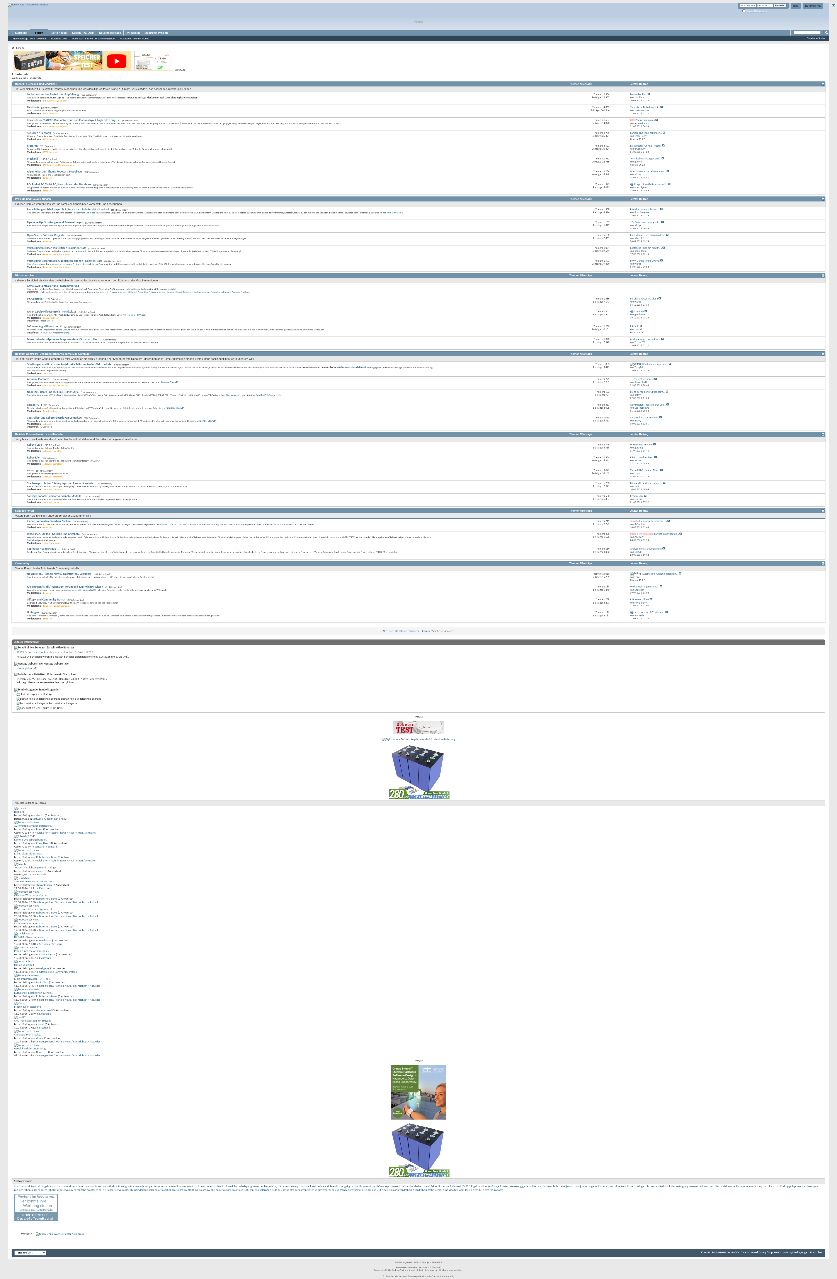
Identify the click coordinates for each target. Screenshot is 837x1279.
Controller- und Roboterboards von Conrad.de (54, 417)
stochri (40, 815)
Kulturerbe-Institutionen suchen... (33, 992)
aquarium (69, 1186)
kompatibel (613, 1186)
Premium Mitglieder (105, 38)
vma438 (453, 1190)
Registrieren (813, 6)
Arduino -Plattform (38, 379)
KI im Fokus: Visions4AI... (28, 853)
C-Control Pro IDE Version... (644, 417)
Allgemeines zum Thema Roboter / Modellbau (54, 171)
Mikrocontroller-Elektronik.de (354, 368)
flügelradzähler (479, 1186)
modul (745, 1186)
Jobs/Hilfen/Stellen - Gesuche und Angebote (53, 534)
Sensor (111, 1190)
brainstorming (290, 1186)
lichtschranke (655, 1186)
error (422, 1186)
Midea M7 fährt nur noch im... (646, 483)
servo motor (122, 1190)
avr (166, 1186)
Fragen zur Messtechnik (27, 1006)
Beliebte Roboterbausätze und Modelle (39, 434)
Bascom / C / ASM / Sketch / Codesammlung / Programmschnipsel (198, 292)
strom (293, 1190)
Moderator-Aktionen (82, 38)
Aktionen (41, 38)
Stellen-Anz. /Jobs (83, 32)
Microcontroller (24, 275)
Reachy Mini (636, 496)
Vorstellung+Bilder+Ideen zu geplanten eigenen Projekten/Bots (64, 261)
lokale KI (634, 326)
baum (237, 1186)
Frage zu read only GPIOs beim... (647, 392)
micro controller (709, 1186)
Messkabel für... (638, 94)
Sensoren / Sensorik (39, 133)
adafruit (31, 1186)
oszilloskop (782, 1186)
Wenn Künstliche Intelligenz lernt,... (34, 909)
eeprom (389, 1186)
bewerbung (270, 1186)
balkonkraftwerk (223, 1186)
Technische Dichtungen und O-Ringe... (36, 867)
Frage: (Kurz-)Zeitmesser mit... (650, 184)
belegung (246, 1186)
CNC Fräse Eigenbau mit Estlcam (32, 1020)
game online (529, 1186)
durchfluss (378, 1186)
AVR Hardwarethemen (51, 292)
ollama (771, 1186)
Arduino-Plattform (241, 292)
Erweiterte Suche (816, 38)
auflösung (121, 1186)
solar (151, 1190)
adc (39, 1186)
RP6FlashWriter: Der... (642, 457)
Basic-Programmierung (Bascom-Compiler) (84, 292)
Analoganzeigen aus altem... (645, 339)
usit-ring (381, 1190)
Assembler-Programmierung (151, 292)
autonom (158, 1186)
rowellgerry (42, 968)
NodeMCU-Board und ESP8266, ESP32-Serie (53, 392)
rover (77, 1190)
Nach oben (816, 1252)
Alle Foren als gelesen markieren (401, 631)
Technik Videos (141, 38)
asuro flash (108, 1186)
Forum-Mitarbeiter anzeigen (438, 631)
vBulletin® (413, 1267)
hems (549, 1186)
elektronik (400, 1186)
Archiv (735, 1252)
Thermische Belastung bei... (645, 107)
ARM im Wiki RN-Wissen (134, 315)
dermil (40, 1038)
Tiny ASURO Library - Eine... (645, 470)
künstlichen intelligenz (633, 1186)
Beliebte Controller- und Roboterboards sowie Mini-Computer (53, 353)
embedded (413, 1186)
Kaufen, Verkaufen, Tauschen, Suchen (49, 521)
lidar (666, 1186)
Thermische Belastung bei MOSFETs (34, 881)
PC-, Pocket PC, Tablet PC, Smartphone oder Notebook (59, 184)
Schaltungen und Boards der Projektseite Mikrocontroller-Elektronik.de (69, 364)
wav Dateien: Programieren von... (648, 405)
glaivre (69, 682)
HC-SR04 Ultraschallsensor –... (31, 937)
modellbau (734, 1186)
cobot (302, 1186)
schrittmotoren (89, 1190)
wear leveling (466, 1190)
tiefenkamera (355, 1190)
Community (22, 563)
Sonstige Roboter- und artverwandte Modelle (54, 496)
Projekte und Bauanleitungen (33, 199)
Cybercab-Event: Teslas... (28, 1034)
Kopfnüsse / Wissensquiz (41, 549)
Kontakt (705, 1252)
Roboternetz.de (721, 1252)
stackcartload (44, 1010)
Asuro (30, 470)
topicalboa (42, 982)
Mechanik (32, 158)
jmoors (40, 1024)
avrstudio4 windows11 (181, 1186)
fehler (434, 1186)
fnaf (490, 1186)
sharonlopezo (44, 885)
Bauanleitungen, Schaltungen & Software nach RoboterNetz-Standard (68, 209)
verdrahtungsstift (424, 1190)
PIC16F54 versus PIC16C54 (644, 299)
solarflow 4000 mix (187, 1190)
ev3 (428, 1186)
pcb (791, 1186)
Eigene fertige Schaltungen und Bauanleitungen (55, 222)
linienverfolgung (678, 1186)
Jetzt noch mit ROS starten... (649, 612)
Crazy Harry (43, 843)
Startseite (21, 32)
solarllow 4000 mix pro (245, 1190)
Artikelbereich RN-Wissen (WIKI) (80, 590)
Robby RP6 (33, 457)
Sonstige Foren (24, 510)
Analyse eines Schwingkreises (646, 549)
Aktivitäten (125, 38)
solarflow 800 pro (165, 1190)
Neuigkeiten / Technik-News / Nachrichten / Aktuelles (59, 574)
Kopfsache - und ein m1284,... (646, 248)
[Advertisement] (59, 1)
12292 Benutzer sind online (32, 652)
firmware (443, 1186)
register (18, 1190)
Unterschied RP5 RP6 (641, 444)
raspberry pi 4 (810, 1186)
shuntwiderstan (139, 1190)
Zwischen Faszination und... (30, 923)
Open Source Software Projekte (46, 235)
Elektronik (33, 107)
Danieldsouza (43, 940)
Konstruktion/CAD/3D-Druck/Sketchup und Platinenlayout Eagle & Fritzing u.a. (73, 120)
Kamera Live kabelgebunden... (646, 133)
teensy (343, 1190)
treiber (367, 1190)
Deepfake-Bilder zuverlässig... (31, 1048)
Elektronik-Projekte (156, 32)
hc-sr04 (541, 1186)
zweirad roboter (494, 1190)
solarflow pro (223, 1190)
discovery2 (365, 1186)
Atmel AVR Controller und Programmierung (53, 286)
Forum (39, 32)
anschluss (57, 1186)
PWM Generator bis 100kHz (645, 261)
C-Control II (46, 427)
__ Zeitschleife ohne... (642, 379)
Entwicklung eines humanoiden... (647, 235)
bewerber (258, 1186)
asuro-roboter (93, 1186)
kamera (602, 1186)
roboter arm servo (58, 1190)
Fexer (39, 829)
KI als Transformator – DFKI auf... (32, 979)
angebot (46, 1186)
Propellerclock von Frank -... (644, 209)
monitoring (755, 1186)
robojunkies (30, 1190)
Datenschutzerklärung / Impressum (761, 1252)
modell (724, 1186)
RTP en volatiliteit (639, 599)
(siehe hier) (32, 540)
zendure (479, 1190)
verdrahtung (407, 1190)
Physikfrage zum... (645, 120)
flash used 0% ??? (459, 1186)
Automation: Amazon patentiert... (660, 574)
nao (765, 1186)
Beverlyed (42, 1052)
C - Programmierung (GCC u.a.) (121, 292)
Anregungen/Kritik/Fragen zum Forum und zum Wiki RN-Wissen (65, 586)
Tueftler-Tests (58, 32)
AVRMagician (24, 668)
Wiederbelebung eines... (655, 364)
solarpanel (266, 1190)
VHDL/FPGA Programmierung (55, 333)
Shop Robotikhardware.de (390, 213)
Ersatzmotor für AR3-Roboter (645, 146)
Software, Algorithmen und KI (44, 326)
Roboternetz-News (46, 857)
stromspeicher (305, 1190)
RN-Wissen (133, 32)
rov (71, 1190)
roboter (42, 1190)
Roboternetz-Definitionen (85, 213)
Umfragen (33, 612)
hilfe (555, 1186)
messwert (694, 1186)
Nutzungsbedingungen (795, 1252)
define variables (326, 1186)
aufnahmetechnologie (139, 1186)
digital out (352, 1186)
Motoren (32, 146)
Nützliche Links (59, 38)
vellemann (393, 1190)
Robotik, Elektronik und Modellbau (36, 84)
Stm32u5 (639, 311)
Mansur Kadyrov (45, 954)
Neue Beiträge (20, 38)
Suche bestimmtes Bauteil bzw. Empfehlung (53, 94)
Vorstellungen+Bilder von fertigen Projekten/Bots (56, 248)
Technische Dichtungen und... (645, 158)
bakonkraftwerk (205, 1186)
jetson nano (573, 1186)
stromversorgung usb (327, 1190)
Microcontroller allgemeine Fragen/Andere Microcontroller (62, 339)
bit (279, 1186)
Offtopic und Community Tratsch (46, 599)
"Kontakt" (173, 524)
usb (374, 1190)
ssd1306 (277, 1190)
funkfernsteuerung (511, 1186)
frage (496, 1186)
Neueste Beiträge (110, 32)
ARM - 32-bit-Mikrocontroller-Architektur (51, 311)
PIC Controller (35, 299)
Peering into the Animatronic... (31, 951)
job (582, 1186)
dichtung (340, 1186)
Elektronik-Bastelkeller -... (653, 521)
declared (311, 1186)
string (286, 1190)
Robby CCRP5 (35, 444)
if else (562, 1186)
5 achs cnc (20, 1186)
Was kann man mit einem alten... (648, 171)
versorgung (441, 1190)
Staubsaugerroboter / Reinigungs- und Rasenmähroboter (61, 483)
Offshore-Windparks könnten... (32, 895)
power (798, 1186)
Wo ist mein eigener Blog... (644, 586)
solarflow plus (207, 1190)
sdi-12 (102, 1190)
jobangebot (591, 1186)
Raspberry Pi (47, 321)
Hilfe (796, 6)
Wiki (173, 289)
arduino (79, 1186)
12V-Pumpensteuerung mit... (645, 222)
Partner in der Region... (666, 534)
